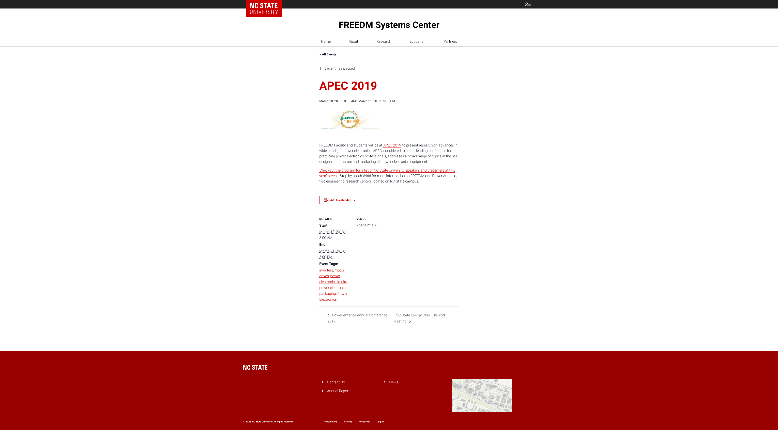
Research (383, 41)
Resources (364, 421)
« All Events (328, 54)
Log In (380, 421)
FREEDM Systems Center (389, 25)
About (353, 41)
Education (417, 41)
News (393, 382)
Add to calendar (340, 200)
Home (326, 41)
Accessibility (330, 421)
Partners (450, 41)
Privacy (348, 421)
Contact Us (336, 382)
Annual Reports (339, 391)
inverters (326, 270)
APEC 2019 (392, 145)
